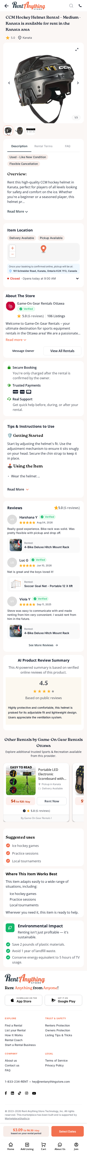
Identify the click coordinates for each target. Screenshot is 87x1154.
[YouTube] (34, 1093)
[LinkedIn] (12, 1093)
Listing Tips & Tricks (58, 1035)
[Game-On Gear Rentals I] (10, 306)
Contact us (12, 1065)
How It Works (14, 1035)
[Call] (80, 5)
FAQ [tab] (67, 146)
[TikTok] (19, 1093)
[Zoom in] (12, 248)
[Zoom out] (12, 254)
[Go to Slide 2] (19, 130)
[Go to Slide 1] (8, 130)
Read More (15, 211)
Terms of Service (56, 1060)
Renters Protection (57, 1025)
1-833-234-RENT (16, 1081)
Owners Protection (57, 1030)
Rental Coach (13, 1040)
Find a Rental (13, 1025)
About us (11, 1060)
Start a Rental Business (20, 1045)
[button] (43, 83)
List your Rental (15, 1030)
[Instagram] (26, 1093)
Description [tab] (19, 146)
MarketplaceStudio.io (17, 1118)
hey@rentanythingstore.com (51, 1081)
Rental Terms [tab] (43, 146)
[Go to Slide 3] (31, 130)
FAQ (8, 1070)
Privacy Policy (54, 1065)
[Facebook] (7, 1093)
